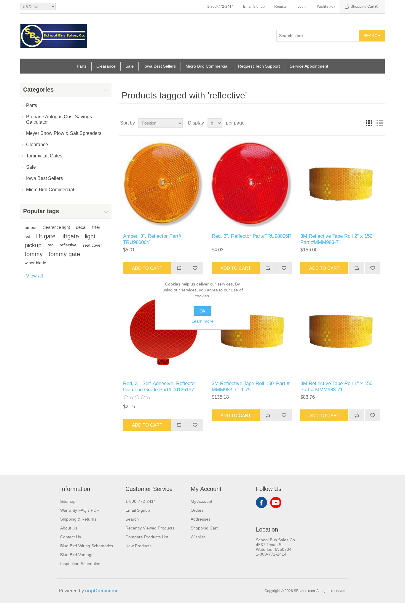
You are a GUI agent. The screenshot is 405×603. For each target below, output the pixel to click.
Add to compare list (179, 268)
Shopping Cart (204, 528)
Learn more (202, 321)
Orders (197, 510)
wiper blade (35, 263)
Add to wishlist (195, 268)
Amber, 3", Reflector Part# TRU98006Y (152, 239)
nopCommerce (102, 590)
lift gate (45, 236)
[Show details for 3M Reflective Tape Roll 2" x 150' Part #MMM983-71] (340, 184)
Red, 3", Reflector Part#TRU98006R (251, 236)
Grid (369, 123)
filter (96, 227)
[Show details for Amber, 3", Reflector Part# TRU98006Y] (163, 184)
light (90, 236)
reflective (68, 245)
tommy (34, 254)
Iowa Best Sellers (159, 66)
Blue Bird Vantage (77, 554)
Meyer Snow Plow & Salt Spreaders (63, 133)
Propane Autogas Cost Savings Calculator (59, 119)
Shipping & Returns (78, 519)
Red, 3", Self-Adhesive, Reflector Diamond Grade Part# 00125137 (159, 386)
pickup (33, 245)
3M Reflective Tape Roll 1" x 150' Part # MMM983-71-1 (336, 386)
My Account (201, 501)
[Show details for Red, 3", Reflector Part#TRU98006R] (252, 184)
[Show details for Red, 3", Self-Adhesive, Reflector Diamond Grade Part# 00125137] (163, 332)
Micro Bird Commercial (207, 66)
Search (371, 35)
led (27, 236)
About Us (68, 528)
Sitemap (68, 501)
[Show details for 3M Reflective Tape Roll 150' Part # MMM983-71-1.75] (252, 332)
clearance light (56, 227)
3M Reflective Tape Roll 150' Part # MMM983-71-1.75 (250, 386)
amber (31, 227)
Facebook (261, 502)
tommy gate (64, 254)
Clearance (106, 66)
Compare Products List (146, 537)
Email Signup (254, 6)
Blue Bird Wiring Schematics (86, 545)
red (50, 245)
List (379, 123)
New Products (138, 545)
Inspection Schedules (80, 563)
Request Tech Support (259, 66)
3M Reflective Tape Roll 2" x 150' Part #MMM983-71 (336, 239)
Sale (129, 66)
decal (81, 227)
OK (202, 311)
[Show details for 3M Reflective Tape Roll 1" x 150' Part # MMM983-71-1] (340, 332)
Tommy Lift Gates (44, 155)
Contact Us (70, 537)
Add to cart (147, 268)
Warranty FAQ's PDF (79, 510)
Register (281, 6)
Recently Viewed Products (149, 528)
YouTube (275, 502)
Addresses (201, 519)
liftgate (70, 236)
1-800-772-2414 (220, 6)
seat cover (92, 245)
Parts (82, 66)
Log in (302, 6)
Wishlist (198, 537)
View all (34, 275)
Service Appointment (309, 66)
